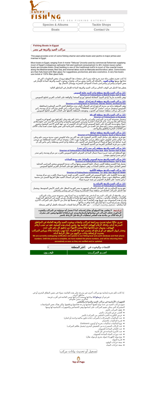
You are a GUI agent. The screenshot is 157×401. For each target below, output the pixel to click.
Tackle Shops (101, 24)
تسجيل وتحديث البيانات (104, 204)
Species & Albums (55, 24)
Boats (55, 29)
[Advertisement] (78, 37)
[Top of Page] (78, 360)
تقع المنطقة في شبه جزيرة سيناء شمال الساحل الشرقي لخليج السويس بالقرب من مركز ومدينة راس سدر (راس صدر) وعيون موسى (80, 151)
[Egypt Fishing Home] (45, 9)
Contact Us (101, 29)
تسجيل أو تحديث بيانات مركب (78, 351)
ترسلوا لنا (97, 297)
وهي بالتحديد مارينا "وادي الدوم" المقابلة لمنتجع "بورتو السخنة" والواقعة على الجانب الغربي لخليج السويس (80, 94)
